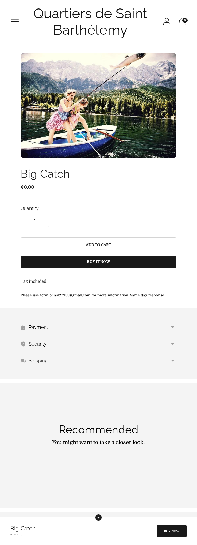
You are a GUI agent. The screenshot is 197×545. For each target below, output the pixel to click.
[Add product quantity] (26, 221)
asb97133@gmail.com (72, 295)
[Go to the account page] (167, 21)
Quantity (30, 208)
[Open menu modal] (15, 21)
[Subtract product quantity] (44, 221)
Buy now (172, 531)
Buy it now (98, 262)
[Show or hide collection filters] (98, 517)
